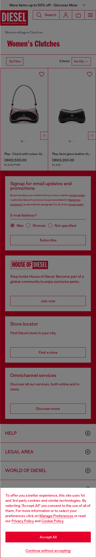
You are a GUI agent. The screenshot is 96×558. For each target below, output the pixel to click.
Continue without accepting (48, 551)
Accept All (48, 537)
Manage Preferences (56, 516)
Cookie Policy (52, 521)
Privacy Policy (23, 521)
